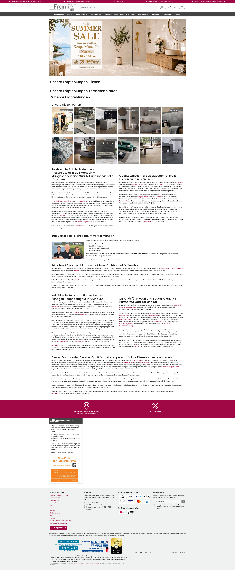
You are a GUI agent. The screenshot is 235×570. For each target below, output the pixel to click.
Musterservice (143, 14)
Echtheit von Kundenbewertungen (61, 521)
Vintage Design (137, 184)
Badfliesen (55, 306)
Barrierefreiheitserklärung (58, 523)
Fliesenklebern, (153, 315)
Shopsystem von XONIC (179, 552)
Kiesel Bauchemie (125, 319)
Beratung (78, 280)
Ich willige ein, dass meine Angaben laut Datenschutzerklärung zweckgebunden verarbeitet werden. (170, 506)
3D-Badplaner (62, 341)
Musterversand (55, 513)
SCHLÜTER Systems (125, 324)
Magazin (178, 14)
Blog (51, 516)
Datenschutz (54, 503)
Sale (107, 365)
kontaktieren (79, 226)
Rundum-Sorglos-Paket (84, 222)
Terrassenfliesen (81, 14)
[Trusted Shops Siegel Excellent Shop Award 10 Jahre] (116, 546)
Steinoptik (162, 184)
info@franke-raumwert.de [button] (95, 505)
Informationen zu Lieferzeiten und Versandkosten (86, 563)
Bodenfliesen (119, 14)
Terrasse (83, 314)
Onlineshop (62, 216)
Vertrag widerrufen (59, 528)
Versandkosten (55, 500)
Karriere (52, 518)
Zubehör (108, 14)
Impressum (53, 508)
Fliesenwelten (59, 14)
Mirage (139, 197)
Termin (136, 346)
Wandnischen (158, 322)
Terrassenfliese (124, 201)
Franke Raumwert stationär (59, 495)
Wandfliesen (130, 14)
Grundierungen (124, 315)
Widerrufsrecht (55, 498)
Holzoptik (180, 182)
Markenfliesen (96, 14)
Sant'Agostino (157, 197)
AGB (51, 505)
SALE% (69, 14)
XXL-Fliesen (76, 312)
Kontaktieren (147, 221)
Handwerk (155, 14)
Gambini (145, 197)
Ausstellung (166, 14)
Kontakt (52, 510)
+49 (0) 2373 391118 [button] (92, 503)
